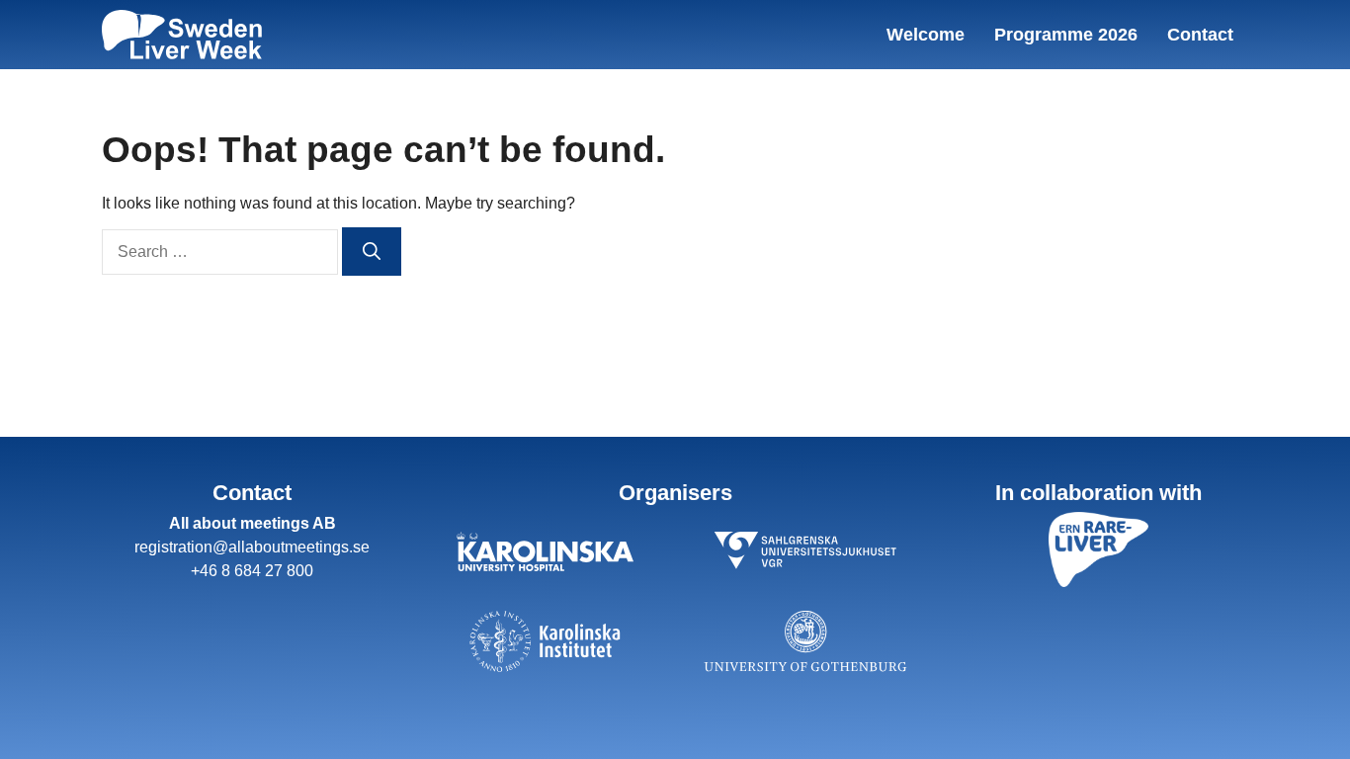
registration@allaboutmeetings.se (252, 547)
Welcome (925, 34)
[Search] (371, 251)
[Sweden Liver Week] (182, 34)
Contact (1200, 34)
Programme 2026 (1066, 34)
